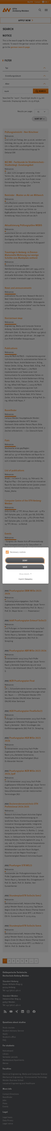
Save (25, 566)
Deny (24, 560)
